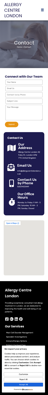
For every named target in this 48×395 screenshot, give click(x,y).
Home (19, 47)
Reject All (23, 379)
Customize (23, 374)
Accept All (23, 384)
